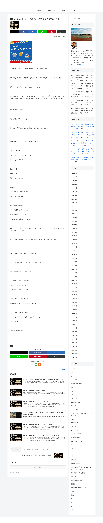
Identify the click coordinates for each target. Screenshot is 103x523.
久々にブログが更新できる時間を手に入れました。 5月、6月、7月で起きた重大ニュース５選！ (82, 127)
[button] (61, 31)
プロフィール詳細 (76, 64)
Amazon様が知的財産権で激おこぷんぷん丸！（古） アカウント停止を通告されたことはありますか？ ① (82, 111)
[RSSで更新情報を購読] (39, 364)
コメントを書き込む (37, 467)
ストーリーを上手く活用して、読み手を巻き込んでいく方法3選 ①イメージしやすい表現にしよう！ (82, 143)
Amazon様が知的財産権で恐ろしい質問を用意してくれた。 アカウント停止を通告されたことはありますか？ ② (82, 94)
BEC (12, 346)
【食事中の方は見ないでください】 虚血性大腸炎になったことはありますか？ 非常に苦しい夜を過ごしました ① (82, 102)
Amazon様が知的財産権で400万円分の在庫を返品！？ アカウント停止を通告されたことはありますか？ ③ (82, 86)
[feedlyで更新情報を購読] (36, 364)
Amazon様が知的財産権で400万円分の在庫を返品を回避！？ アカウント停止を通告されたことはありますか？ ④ (82, 78)
